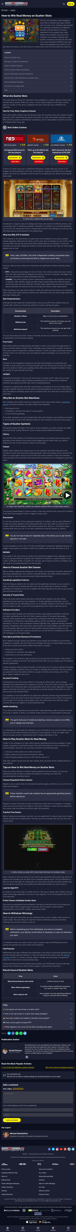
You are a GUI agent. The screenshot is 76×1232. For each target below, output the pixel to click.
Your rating (7, 1089)
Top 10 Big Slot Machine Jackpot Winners (18, 1067)
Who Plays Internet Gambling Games (59, 1067)
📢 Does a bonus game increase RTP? (17, 1022)
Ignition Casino (33, 145)
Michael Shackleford (19, 1134)
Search (64, 4)
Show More (15, 161)
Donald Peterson (15, 1050)
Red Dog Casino (10, 145)
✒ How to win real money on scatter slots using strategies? (25, 1014)
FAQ (5, 90)
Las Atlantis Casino (58, 145)
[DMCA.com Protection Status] (33, 1210)
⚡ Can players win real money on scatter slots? (21, 1009)
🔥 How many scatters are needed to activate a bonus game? (26, 1018)
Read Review (13, 157)
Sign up (70, 4)
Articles (12, 10)
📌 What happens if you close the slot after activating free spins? (27, 1027)
